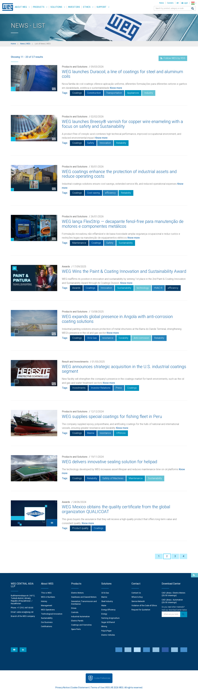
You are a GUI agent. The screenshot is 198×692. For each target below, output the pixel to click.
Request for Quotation (140, 610)
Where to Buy (137, 597)
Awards (66, 266)
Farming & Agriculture (110, 618)
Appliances (133, 92)
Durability (123, 337)
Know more (116, 87)
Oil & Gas (105, 593)
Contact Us (136, 593)
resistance (107, 337)
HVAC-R (158, 287)
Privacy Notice (62, 687)
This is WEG (46, 593)
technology (143, 287)
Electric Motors (77, 593)
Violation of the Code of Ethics (144, 605)
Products (38, 7)
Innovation (105, 142)
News (161, 3)
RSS (108, 687)
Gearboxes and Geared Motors (84, 597)
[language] (193, 3)
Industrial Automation (80, 616)
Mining (104, 626)
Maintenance (79, 242)
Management (46, 605)
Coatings (77, 92)
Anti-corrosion (141, 337)
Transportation (114, 92)
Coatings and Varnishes (81, 625)
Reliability (121, 142)
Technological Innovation (51, 614)
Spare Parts (76, 629)
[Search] (192, 8)
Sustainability (126, 242)
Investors (74, 7)
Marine (90, 433)
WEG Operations (48, 610)
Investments (79, 387)
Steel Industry (107, 601)
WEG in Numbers (48, 597)
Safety (90, 142)
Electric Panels (77, 621)
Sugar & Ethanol (108, 622)
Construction (94, 92)
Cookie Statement (80, 687)
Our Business (47, 622)
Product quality (80, 528)
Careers (170, 3)
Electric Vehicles (108, 635)
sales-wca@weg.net (25, 612)
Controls (74, 612)
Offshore (121, 433)
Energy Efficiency (108, 610)
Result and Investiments (75, 361)
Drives (73, 608)
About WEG (21, 7)
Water (103, 605)
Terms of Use (97, 687)
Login (185, 3)
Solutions (56, 7)
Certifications (46, 626)
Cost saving (93, 192)
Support (101, 7)
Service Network (138, 601)
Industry (148, 92)
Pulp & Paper (106, 631)
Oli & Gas (92, 337)
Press (119, 387)
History (44, 601)
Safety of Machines (112, 478)
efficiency (110, 192)
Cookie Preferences (102, 678)
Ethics (86, 7)
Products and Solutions (74, 66)
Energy (104, 614)
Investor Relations (100, 387)
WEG (6, 7)
